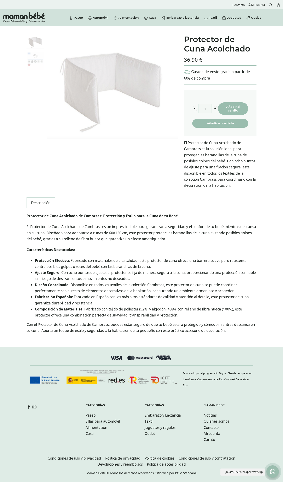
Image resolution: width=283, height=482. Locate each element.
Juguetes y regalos (160, 427)
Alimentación (96, 427)
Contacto (211, 427)
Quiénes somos (216, 421)
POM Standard (185, 473)
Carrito (209, 439)
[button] (194, 108)
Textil (149, 421)
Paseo (91, 415)
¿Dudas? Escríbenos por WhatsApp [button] (244, 472)
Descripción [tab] (41, 202)
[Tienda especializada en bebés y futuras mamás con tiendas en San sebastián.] (24, 17)
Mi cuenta (212, 433)
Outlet (150, 433)
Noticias (210, 415)
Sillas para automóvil (103, 421)
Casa (90, 433)
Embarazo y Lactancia (163, 415)
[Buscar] (270, 4)
